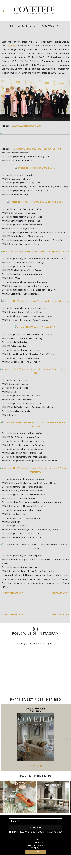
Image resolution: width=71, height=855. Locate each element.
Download (35, 766)
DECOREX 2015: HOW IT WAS (27, 125)
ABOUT (35, 840)
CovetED (12, 45)
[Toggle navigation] (3, 10)
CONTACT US (35, 842)
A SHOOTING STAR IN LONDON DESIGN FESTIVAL (36, 148)
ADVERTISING (35, 845)
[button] (67, 737)
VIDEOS (35, 848)
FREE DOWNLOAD (36, 852)
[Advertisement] (35, 684)
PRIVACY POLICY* (53, 832)
